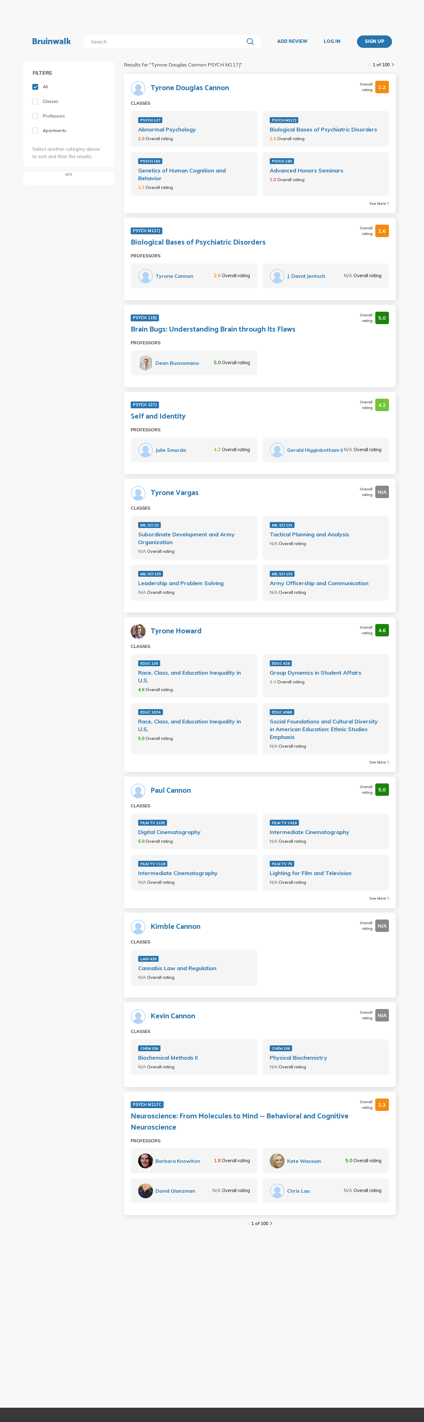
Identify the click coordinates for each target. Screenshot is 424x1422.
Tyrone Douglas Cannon (190, 88)
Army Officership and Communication (319, 583)
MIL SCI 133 (150, 573)
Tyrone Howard (176, 631)
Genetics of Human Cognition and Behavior (182, 174)
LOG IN (332, 42)
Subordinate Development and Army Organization (186, 538)
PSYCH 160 (150, 161)
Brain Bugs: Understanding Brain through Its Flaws (213, 329)
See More (377, 203)
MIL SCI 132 (282, 573)
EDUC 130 (149, 663)
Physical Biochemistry (298, 1057)
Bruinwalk (51, 41)
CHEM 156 (281, 1048)
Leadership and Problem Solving (180, 583)
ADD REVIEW (292, 42)
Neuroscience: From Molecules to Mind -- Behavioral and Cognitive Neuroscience (240, 1122)
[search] (165, 41)
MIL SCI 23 (149, 525)
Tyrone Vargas (175, 493)
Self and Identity (158, 416)
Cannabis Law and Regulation (177, 968)
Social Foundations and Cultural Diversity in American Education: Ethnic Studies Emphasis (324, 729)
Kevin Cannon (173, 1016)
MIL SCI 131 (282, 525)
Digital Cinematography (169, 832)
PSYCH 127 (150, 120)
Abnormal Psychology (167, 129)
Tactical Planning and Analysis (309, 534)
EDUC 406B (282, 712)
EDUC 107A (150, 712)
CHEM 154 (149, 1048)
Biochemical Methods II (168, 1057)
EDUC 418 (281, 663)
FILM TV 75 (282, 863)
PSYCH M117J (284, 120)
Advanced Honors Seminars (306, 170)
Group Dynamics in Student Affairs (315, 672)
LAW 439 (148, 958)
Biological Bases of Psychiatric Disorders (323, 129)
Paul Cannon (171, 790)
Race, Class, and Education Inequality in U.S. (189, 676)
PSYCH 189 (282, 161)
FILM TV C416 (284, 822)
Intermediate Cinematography (309, 832)
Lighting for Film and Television (310, 873)
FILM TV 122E (152, 822)
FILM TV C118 (152, 863)
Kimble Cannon (176, 927)
